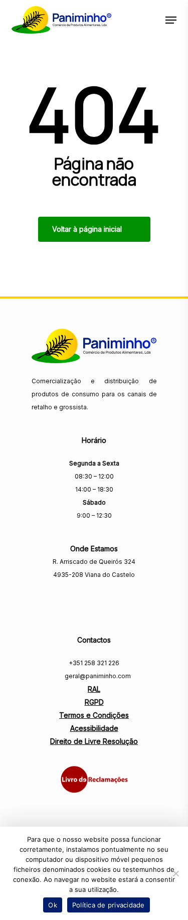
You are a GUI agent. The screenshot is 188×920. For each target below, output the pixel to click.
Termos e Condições (94, 715)
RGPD (94, 702)
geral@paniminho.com (97, 676)
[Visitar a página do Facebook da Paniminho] (94, 596)
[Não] (175, 873)
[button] (170, 20)
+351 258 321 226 (94, 663)
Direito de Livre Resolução (94, 741)
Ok (52, 905)
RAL (94, 689)
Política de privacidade (108, 905)
